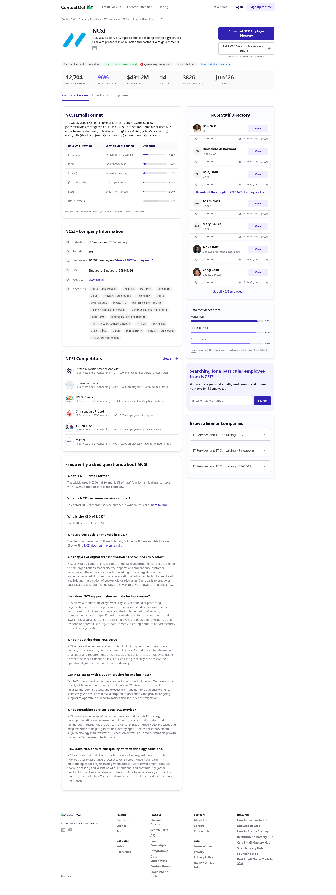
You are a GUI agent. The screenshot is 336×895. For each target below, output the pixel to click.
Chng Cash (211, 270)
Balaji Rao (210, 172)
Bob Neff (209, 126)
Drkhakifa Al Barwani (219, 149)
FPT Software (84, 397)
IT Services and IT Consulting (121, 19)
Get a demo (219, 7)
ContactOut (68, 19)
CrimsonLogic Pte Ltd (90, 411)
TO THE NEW (84, 426)
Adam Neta (211, 201)
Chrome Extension (140, 7)
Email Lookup (111, 7)
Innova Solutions (87, 383)
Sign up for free (261, 7)
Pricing (163, 7)
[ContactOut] (78, 7)
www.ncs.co (96, 280)
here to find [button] (159, 505)
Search (262, 401)
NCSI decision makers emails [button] (103, 545)
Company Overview (75, 95)
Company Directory (89, 19)
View (258, 128)
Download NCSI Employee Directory (246, 33)
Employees (121, 95)
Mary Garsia (212, 224)
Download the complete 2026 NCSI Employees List (230, 192)
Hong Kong (148, 19)
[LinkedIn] (94, 48)
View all (168, 358)
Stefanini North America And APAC (98, 369)
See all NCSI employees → (230, 291)
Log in (238, 7)
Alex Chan (210, 247)
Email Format (101, 95)
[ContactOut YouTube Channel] (70, 850)
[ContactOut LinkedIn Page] (63, 850)
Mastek (81, 440)
